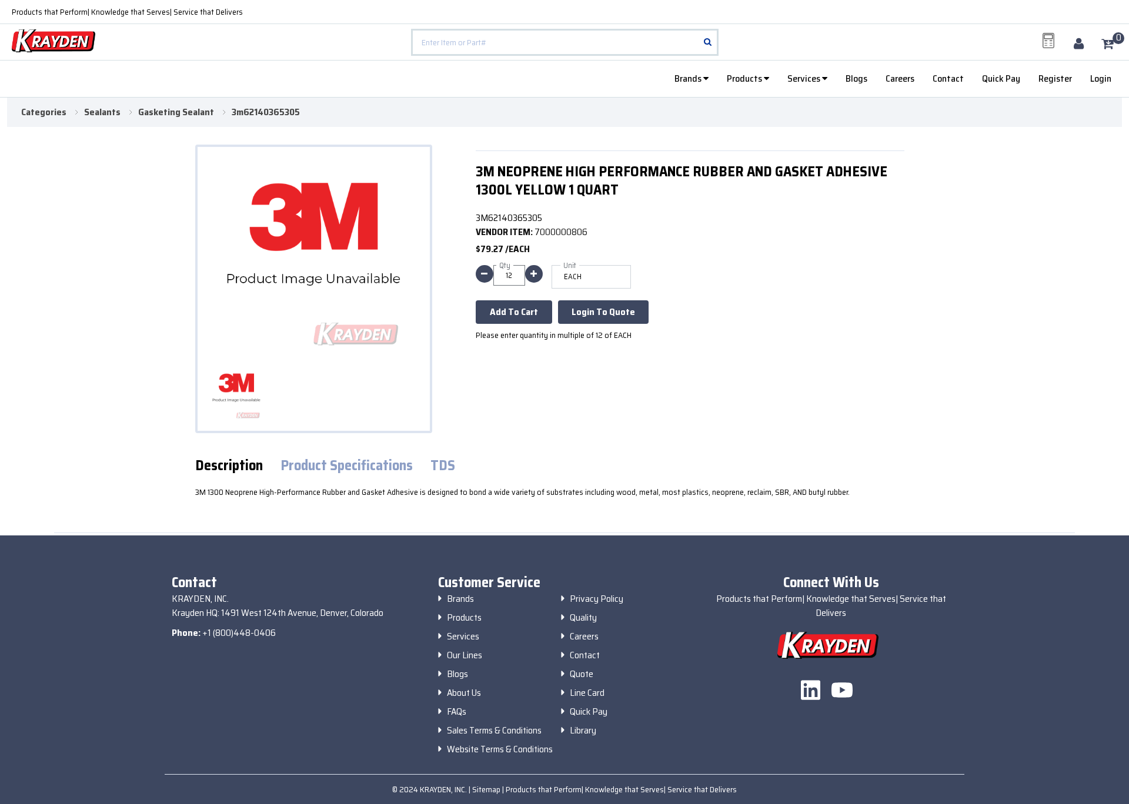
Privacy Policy (596, 599)
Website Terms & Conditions (500, 749)
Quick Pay (1001, 78)
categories (43, 112)
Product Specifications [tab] (346, 466)
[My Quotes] (1048, 40)
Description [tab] (229, 466)
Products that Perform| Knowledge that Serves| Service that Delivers (127, 11)
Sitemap (487, 789)
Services (804, 78)
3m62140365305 (266, 112)
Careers (900, 78)
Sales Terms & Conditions (494, 730)
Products (745, 78)
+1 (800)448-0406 (239, 632)
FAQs (456, 712)
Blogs (856, 78)
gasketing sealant (176, 112)
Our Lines (464, 655)
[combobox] (564, 42)
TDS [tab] (442, 466)
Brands (688, 78)
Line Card (587, 693)
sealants (102, 112)
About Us (464, 693)
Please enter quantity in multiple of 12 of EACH (554, 335)
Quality (583, 618)
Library (583, 730)
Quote (581, 674)
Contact (948, 78)
